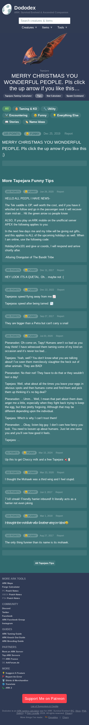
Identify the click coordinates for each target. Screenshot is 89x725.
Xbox (78, 711)
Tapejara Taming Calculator (18, 96)
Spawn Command (75, 96)
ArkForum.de (12, 662)
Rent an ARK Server (12, 651)
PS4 (84, 711)
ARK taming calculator (28, 711)
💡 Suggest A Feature (13, 673)
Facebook (7, 616)
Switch (19, 713)
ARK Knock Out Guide (13, 637)
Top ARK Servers (11, 655)
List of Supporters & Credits (44, 706)
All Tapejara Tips (44, 563)
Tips (39, 96)
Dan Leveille (33, 713)
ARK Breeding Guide (13, 641)
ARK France (12, 659)
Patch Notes (12, 591)
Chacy (65, 717)
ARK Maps (7, 583)
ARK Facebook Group (13, 619)
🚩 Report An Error (12, 677)
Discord (6, 608)
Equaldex (53, 717)
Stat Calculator (54, 96)
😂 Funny (33, 133)
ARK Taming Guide (12, 634)
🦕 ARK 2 (7, 688)
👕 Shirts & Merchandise (15, 680)
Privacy (68, 713)
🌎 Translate (8, 684)
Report (69, 133)
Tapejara (44, 70)
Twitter (5, 612)
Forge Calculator (11, 587)
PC (72, 711)
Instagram (7, 623)
